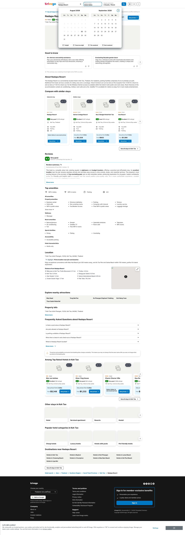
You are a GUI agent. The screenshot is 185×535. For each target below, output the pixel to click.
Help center (76, 512)
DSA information (77, 500)
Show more (48, 209)
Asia (57, 473)
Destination (61, 3)
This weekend (94, 45)
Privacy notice (76, 497)
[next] (118, 10)
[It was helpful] (86, 66)
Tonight (66, 45)
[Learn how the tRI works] (71, 159)
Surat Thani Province (90, 473)
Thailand (64, 473)
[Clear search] (80, 4)
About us (33, 509)
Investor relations (35, 515)
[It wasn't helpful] (88, 66)
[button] (70, 4)
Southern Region (75, 473)
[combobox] (70, 4)
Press (32, 518)
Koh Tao (102, 473)
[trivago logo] (50, 4)
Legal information (77, 494)
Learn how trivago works (80, 515)
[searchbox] (70, 5)
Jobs (32, 512)
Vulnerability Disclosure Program (82, 505)
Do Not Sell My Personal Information (83, 502)
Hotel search (49, 473)
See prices (132, 17)
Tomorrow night (79, 45)
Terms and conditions (79, 491)
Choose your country (37, 488)
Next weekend (108, 45)
